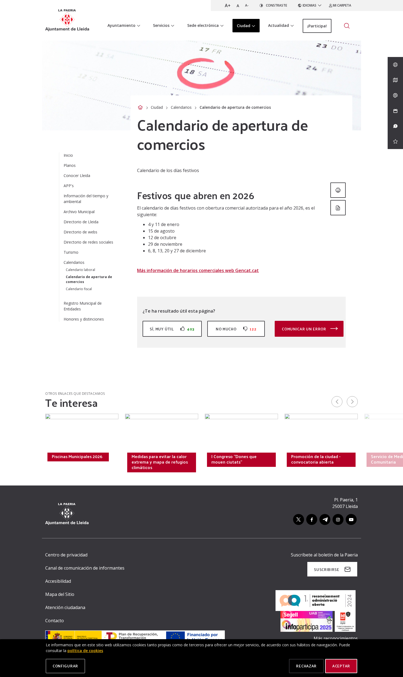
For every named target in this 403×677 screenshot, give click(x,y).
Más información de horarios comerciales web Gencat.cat (198, 270)
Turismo (71, 252)
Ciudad (157, 107)
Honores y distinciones (84, 319)
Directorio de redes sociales (88, 242)
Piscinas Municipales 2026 (77, 456)
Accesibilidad (58, 581)
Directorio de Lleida (81, 221)
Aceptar (341, 665)
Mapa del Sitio (59, 594)
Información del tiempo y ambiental (86, 198)
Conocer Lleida (77, 175)
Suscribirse (326, 569)
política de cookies (85, 650)
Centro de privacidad (66, 555)
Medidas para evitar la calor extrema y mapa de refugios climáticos (160, 462)
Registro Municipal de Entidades (83, 306)
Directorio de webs (80, 232)
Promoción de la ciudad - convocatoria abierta (315, 459)
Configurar (65, 665)
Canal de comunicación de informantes (84, 568)
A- (247, 5)
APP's (69, 185)
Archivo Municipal (79, 211)
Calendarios (181, 107)
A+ (228, 5)
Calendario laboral (80, 269)
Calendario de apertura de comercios (89, 279)
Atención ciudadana (65, 607)
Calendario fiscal (79, 289)
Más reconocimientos (336, 638)
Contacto (54, 621)
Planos (70, 165)
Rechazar (306, 665)
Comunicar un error (304, 328)
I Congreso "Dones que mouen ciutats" (234, 459)
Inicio (68, 155)
